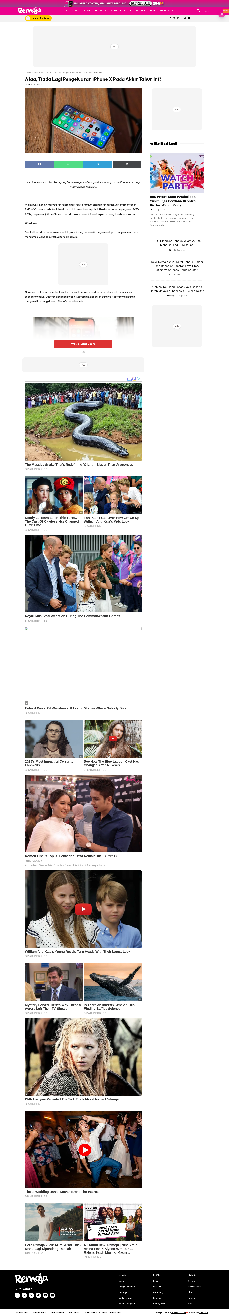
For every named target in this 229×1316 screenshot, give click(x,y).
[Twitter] (178, 18)
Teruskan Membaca (83, 344)
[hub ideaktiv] (207, 9)
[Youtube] (185, 18)
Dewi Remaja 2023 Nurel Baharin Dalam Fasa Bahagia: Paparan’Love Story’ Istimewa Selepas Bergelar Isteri (177, 266)
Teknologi (38, 72)
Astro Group (203, 1313)
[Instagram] (174, 18)
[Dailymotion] (189, 18)
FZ (29, 84)
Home (28, 72)
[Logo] (30, 10)
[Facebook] (170, 18)
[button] (198, 11)
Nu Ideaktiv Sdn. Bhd (178, 1313)
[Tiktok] (182, 18)
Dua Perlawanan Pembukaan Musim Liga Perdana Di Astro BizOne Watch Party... (173, 201)
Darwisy (170, 295)
